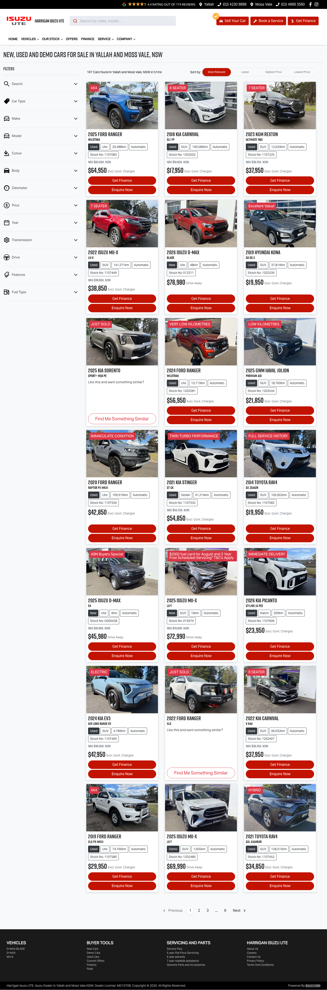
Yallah (209, 4)
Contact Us (253, 956)
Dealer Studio (312, 985)
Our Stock (51, 39)
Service (104, 39)
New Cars (92, 948)
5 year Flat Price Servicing (183, 952)
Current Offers (95, 960)
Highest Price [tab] (273, 72)
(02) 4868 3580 (293, 4)
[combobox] (123, 21)
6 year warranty (176, 956)
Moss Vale (263, 4)
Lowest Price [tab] (302, 72)
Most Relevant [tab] (216, 72)
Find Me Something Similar (122, 419)
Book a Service (270, 20)
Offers (72, 39)
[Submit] (75, 21)
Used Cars (93, 956)
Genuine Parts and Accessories (186, 964)
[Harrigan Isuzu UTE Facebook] (311, 4)
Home (13, 39)
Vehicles (28, 39)
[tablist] (259, 72)
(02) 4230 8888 (234, 4)
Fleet (90, 968)
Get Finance (305, 20)
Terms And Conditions (260, 964)
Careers (251, 952)
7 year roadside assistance (183, 960)
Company (124, 39)
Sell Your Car (235, 20)
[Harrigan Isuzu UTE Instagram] (317, 4)
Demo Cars (93, 952)
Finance (87, 39)
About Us (252, 948)
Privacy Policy (255, 960)
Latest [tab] (245, 72)
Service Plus (174, 948)
